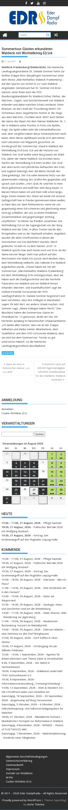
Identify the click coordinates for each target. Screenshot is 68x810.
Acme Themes (35, 804)
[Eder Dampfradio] (5, 34)
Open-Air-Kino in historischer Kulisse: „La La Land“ (16, 368)
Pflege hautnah (52, 523)
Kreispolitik (8, 353)
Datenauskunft (14, 765)
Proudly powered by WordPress (21, 800)
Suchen (39, 434)
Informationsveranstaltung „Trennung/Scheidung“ (31, 683)
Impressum (13, 769)
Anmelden (7, 409)
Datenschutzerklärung (19, 760)
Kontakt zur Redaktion (19, 773)
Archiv (9, 777)
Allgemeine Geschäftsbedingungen (26, 756)
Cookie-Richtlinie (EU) (14, 413)
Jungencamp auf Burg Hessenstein (31, 700)
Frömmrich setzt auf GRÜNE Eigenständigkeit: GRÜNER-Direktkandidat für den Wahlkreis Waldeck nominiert (50, 372)
